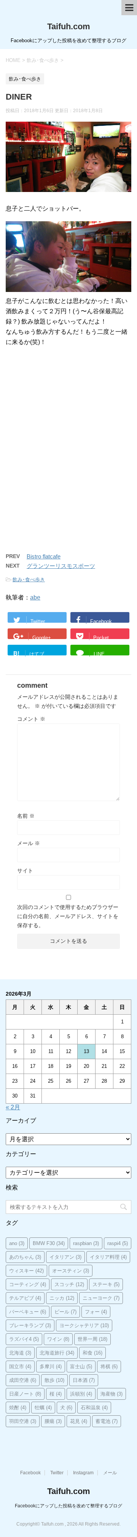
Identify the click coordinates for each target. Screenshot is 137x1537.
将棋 (109, 1366)
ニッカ (61, 1298)
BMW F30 (49, 1243)
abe (35, 597)
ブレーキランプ (30, 1325)
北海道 (20, 1353)
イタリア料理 (108, 1257)
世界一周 (92, 1339)
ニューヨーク (101, 1298)
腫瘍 (53, 1421)
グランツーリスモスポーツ (61, 566)
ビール (65, 1312)
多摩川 (51, 1366)
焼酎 (17, 1407)
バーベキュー (27, 1312)
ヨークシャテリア (84, 1325)
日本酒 (84, 1380)
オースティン (70, 1271)
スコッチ (69, 1284)
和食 (92, 1353)
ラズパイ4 (24, 1339)
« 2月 (13, 1107)
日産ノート (25, 1394)
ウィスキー (26, 1271)
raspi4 (117, 1243)
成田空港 (22, 1380)
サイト (25, 871)
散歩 (54, 1380)
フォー (96, 1312)
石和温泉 (94, 1407)
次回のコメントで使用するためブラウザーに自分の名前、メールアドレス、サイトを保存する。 (67, 916)
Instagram (83, 1472)
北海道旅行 (57, 1353)
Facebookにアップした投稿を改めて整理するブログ (68, 1505)
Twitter (57, 1472)
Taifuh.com (68, 26)
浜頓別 (81, 1394)
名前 (26, 816)
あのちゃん (25, 1257)
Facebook (30, 1472)
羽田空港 (22, 1421)
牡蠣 (43, 1407)
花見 (78, 1421)
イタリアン (65, 1257)
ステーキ (105, 1284)
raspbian (86, 1243)
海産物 (111, 1394)
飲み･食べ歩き (29, 579)
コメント (31, 719)
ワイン (58, 1339)
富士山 (81, 1366)
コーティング (27, 1284)
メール (28, 843)
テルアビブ (25, 1298)
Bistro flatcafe (44, 556)
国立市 (20, 1366)
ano (16, 1243)
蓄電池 (107, 1421)
